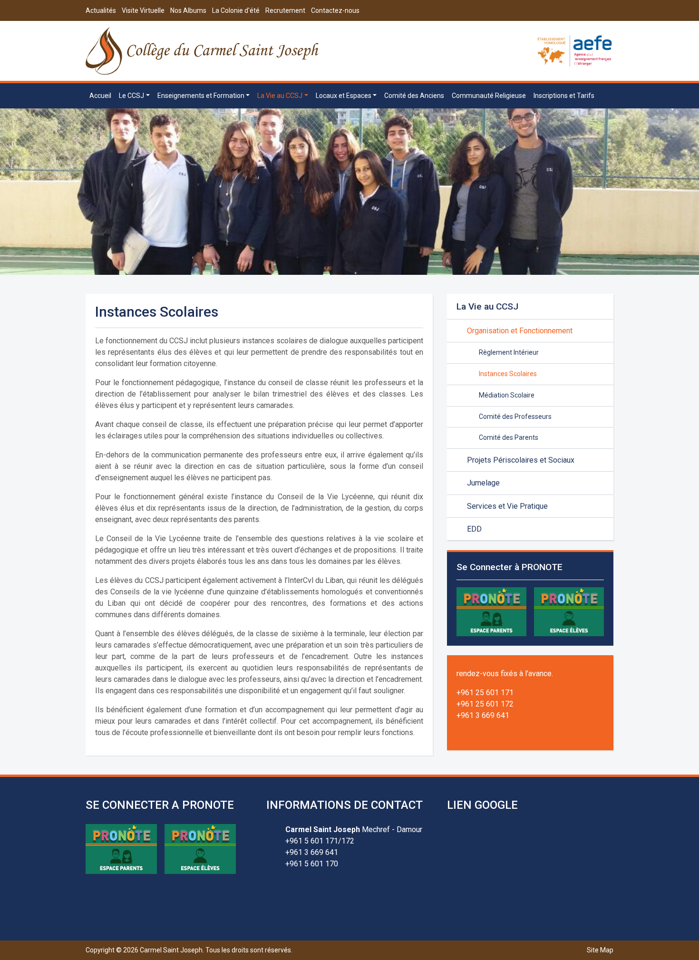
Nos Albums (188, 10)
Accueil (100, 95)
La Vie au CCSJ (279, 95)
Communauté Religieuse (489, 95)
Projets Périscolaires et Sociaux (520, 460)
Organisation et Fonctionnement (520, 330)
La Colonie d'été (236, 10)
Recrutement (285, 10)
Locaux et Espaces (343, 95)
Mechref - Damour (353, 829)
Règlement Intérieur (509, 352)
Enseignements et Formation (200, 95)
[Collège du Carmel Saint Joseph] (203, 51)
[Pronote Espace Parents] (491, 611)
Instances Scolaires (508, 374)
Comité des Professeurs (515, 416)
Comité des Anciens (414, 95)
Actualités (101, 10)
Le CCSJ (131, 95)
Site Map (600, 950)
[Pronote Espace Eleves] (569, 611)
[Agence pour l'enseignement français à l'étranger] (574, 50)
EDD (474, 528)
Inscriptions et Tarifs (564, 95)
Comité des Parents (508, 437)
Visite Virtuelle (143, 10)
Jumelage (483, 482)
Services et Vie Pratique (507, 506)
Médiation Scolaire (506, 395)
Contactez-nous (335, 10)
